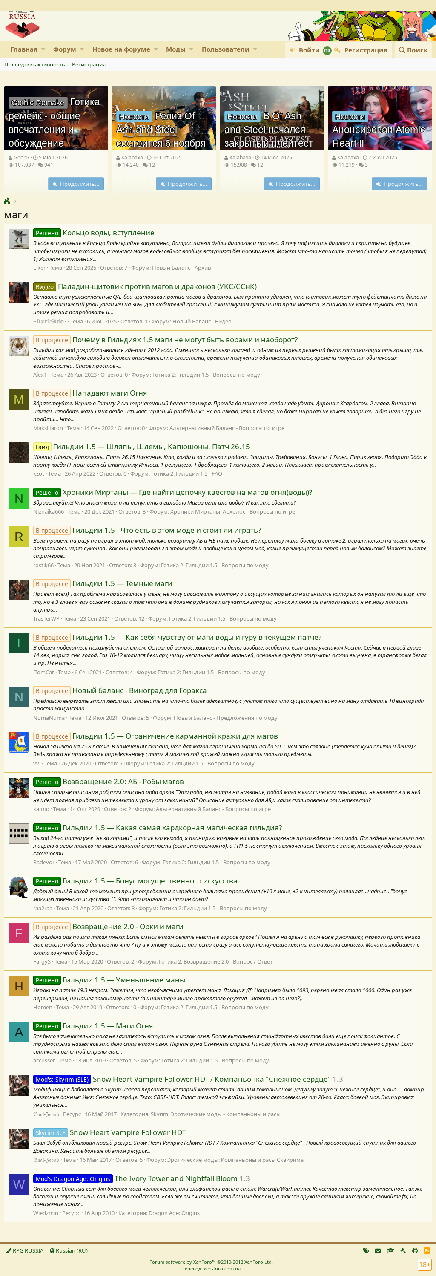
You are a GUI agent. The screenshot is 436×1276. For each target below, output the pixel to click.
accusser (44, 1060)
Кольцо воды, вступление (95, 232)
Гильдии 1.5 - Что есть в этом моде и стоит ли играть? (148, 530)
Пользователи (226, 49)
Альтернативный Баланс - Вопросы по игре (226, 428)
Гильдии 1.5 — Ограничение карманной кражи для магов (157, 736)
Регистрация (89, 64)
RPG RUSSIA (27, 1250)
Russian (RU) (71, 1250)
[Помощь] (414, 1250)
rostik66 (43, 565)
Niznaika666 (48, 511)
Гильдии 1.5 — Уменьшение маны (110, 979)
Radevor (43, 862)
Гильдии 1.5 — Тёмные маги (104, 583)
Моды (176, 49)
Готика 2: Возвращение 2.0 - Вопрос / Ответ (215, 961)
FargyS (42, 961)
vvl (36, 763)
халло (41, 809)
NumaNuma (49, 718)
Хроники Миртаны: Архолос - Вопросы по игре (232, 511)
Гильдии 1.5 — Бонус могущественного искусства (137, 881)
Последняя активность (34, 64)
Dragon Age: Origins (174, 1213)
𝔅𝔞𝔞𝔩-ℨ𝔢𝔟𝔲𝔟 (46, 1114)
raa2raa (42, 908)
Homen (42, 1007)
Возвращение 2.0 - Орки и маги (110, 926)
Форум (64, 49)
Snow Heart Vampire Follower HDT (111, 1132)
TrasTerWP (46, 618)
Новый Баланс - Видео (202, 321)
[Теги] (366, 1250)
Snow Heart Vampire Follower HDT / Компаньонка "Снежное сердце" (183, 1079)
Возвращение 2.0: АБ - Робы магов (110, 781)
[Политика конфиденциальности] (403, 1250)
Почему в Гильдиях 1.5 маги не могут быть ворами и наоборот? (167, 339)
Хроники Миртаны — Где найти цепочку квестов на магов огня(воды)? (174, 492)
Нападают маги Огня (91, 393)
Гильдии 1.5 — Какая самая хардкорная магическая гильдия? (159, 827)
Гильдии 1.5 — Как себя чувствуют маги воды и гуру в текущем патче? (178, 637)
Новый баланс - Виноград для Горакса (121, 690)
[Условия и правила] (390, 1250)
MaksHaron (48, 428)
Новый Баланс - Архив (181, 267)
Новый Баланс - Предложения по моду (226, 718)
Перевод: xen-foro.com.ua (211, 1268)
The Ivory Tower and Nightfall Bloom (137, 1178)
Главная (24, 49)
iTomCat (43, 672)
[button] (43, 49)
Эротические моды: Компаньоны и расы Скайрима (235, 1159)
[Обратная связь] (377, 1250)
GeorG (21, 157)
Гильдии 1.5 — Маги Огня (94, 1026)
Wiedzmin (45, 1213)
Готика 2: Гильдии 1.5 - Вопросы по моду (206, 374)
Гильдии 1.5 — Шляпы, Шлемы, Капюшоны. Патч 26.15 (143, 446)
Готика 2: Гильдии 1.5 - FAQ (186, 473)
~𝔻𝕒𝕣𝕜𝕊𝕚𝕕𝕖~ (49, 321)
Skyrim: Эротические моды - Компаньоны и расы (216, 1114)
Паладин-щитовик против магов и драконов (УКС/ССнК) (146, 286)
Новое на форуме (121, 49)
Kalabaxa (132, 157)
